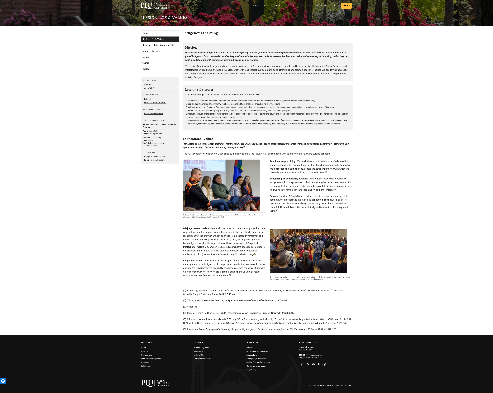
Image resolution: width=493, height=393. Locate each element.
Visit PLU (147, 85)
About (143, 347)
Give (292, 6)
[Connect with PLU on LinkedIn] (319, 364)
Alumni (145, 63)
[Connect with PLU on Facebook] (301, 364)
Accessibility (251, 355)
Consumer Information (256, 366)
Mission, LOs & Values (153, 39)
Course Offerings (151, 51)
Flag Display (251, 369)
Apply (255, 6)
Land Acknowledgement (151, 359)
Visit (266, 6)
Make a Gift (198, 355)
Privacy (249, 347)
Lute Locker (146, 366)
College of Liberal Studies (154, 157)
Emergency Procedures (256, 359)
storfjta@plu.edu (155, 134)
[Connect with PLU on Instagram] (307, 364)
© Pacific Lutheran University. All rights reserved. (330, 385)
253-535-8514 (154, 131)
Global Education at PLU (153, 113)
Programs (279, 6)
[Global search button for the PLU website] (335, 6)
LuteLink (147, 99)
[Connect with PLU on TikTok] (325, 364)
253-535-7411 (304, 355)
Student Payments (201, 347)
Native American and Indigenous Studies (159, 21)
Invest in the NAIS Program (155, 102)
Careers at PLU (147, 362)
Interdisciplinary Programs (154, 160)
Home (145, 33)
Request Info (322, 6)
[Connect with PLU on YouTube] (313, 364)
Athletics (304, 6)
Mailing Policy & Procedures (258, 362)
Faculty (145, 69)
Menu (345, 6)
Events (145, 57)
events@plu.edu (316, 355)
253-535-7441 (316, 358)
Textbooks (198, 351)
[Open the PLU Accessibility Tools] (3, 381)
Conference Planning (202, 359)
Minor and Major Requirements (158, 45)
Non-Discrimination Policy (257, 351)
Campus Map (146, 355)
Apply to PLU (149, 88)
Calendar (145, 351)
